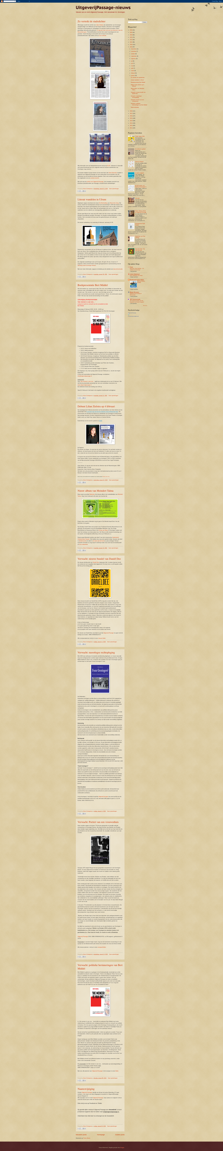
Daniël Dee (96, 562)
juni (132, 63)
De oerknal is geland (140, 149)
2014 (131, 120)
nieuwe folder (101, 638)
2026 (131, 30)
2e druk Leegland (139, 173)
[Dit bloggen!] (80, 191)
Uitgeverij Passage (108, 633)
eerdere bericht (95, 178)
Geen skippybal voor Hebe (136, 275)
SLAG (108, 165)
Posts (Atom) (86, 1138)
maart (132, 70)
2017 (131, 113)
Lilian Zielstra (99, 25)
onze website (102, 35)
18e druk (137, 198)
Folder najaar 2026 (140, 136)
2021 (131, 42)
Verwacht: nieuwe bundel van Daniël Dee (99, 558)
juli (132, 61)
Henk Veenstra (113, 172)
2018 (131, 111)
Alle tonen (145, 305)
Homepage (101, 1135)
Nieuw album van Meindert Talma (95, 490)
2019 (131, 47)
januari (133, 75)
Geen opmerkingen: (114, 188)
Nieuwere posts (81, 1135)
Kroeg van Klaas (103, 530)
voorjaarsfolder (101, 947)
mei (132, 65)
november (134, 51)
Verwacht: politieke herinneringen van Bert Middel (139, 104)
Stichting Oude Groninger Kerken (87, 265)
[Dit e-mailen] (78, 191)
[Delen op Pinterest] (85, 191)
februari (133, 73)
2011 (131, 128)
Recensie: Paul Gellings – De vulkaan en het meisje (137, 269)
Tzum (131, 267)
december (134, 49)
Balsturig (92, 494)
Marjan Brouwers (134, 292)
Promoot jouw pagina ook (133, 316)
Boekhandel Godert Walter (137, 279)
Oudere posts (120, 1135)
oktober (133, 53)
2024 (131, 35)
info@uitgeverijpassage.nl (85, 376)
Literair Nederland (135, 274)
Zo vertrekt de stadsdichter (91, 21)
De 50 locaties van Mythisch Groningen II (140, 186)
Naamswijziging (86, 1088)
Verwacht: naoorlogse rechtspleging (96, 652)
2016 (131, 116)
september (134, 56)
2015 (131, 118)
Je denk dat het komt (98, 541)
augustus (133, 58)
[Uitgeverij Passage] (128, 314)
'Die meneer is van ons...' (87, 381)
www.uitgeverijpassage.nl (84, 385)
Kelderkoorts (82, 541)
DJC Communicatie (135, 299)
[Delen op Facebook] (83, 191)
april (132, 68)
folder (116, 1071)
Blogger (122, 1147)
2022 (131, 39)
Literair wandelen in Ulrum (92, 199)
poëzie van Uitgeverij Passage (95, 181)
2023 (131, 37)
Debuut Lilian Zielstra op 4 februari (96, 406)
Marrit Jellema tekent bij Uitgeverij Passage (140, 211)
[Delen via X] (82, 191)
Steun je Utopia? (139, 161)
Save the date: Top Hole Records (140, 249)
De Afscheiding (103, 203)
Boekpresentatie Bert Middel (93, 285)
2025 (131, 32)
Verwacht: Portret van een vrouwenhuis (98, 822)
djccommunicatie (118, 269)
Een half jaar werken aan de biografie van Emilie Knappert (137, 301)
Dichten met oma (106, 476)
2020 (131, 44)
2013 (131, 123)
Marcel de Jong (114, 203)
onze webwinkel (83, 544)
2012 (131, 125)
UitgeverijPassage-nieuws (103, 7)
